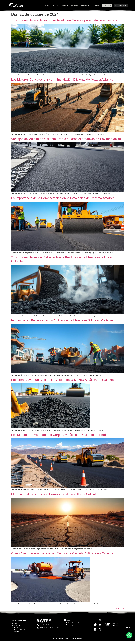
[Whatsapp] (95, 619)
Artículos (95, 5)
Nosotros (55, 5)
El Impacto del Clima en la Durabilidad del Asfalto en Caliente (54, 494)
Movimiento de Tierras (79, 5)
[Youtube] (100, 624)
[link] (95, 629)
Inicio (47, 5)
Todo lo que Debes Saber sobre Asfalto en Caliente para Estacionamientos (64, 20)
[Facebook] (95, 624)
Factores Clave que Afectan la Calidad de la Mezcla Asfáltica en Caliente (62, 379)
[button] (129, 635)
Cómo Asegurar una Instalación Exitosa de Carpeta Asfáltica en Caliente (62, 553)
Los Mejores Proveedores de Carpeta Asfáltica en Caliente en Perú (58, 435)
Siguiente (119, 608)
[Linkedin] (100, 619)
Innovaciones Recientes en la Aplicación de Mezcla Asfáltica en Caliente (62, 320)
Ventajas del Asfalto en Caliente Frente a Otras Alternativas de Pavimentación (66, 139)
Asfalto (63, 5)
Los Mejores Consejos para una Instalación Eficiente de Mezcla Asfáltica (62, 79)
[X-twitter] (100, 629)
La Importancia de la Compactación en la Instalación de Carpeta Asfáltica (63, 198)
